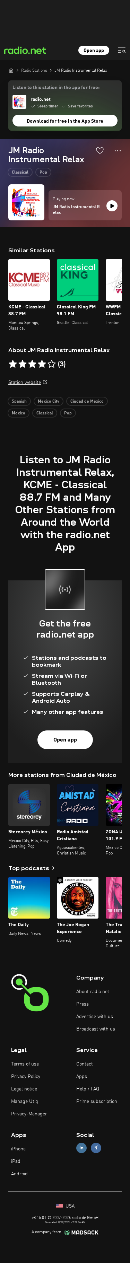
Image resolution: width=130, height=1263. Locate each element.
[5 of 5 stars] (52, 364)
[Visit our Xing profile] (96, 1147)
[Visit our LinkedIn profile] (81, 1147)
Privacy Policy (25, 1076)
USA (69, 1206)
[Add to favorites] (99, 150)
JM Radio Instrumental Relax (76, 210)
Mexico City (48, 402)
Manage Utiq (24, 1101)
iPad (15, 1161)
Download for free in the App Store (65, 121)
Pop (43, 172)
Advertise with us (94, 1016)
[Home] (11, 70)
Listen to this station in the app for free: (55, 87)
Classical (20, 172)
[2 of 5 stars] (22, 364)
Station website (24, 382)
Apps (81, 1076)
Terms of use (25, 1064)
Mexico (18, 413)
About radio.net (92, 991)
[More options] (118, 151)
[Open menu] (122, 50)
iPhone (18, 1149)
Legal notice (24, 1089)
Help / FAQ (87, 1089)
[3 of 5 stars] (32, 364)
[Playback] (112, 205)
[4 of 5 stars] (42, 364)
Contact (84, 1064)
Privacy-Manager (29, 1114)
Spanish (19, 402)
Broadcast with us (95, 1029)
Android (19, 1174)
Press (82, 1004)
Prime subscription (96, 1101)
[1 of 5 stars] (13, 364)
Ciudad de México (87, 402)
